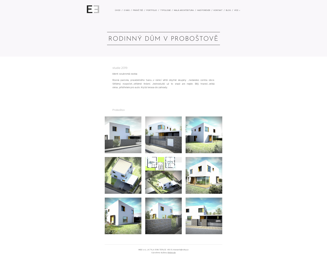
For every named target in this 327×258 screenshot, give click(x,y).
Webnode (171, 252)
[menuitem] (118, 10)
